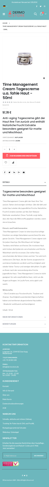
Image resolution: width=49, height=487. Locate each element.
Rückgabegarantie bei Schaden (14, 428)
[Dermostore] (16, 14)
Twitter (9, 172)
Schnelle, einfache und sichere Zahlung (17, 419)
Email (24, 172)
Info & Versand (8, 391)
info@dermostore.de (11, 367)
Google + (19, 172)
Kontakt (6, 386)
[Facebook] (36, 6)
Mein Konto (7, 399)
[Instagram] (44, 6)
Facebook (5, 172)
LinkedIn (14, 172)
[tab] (24, 182)
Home (5, 23)
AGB (4, 408)
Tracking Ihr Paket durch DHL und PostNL (18, 423)
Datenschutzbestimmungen (13, 404)
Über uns (6, 395)
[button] (44, 78)
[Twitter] (40, 6)
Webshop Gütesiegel (11, 432)
